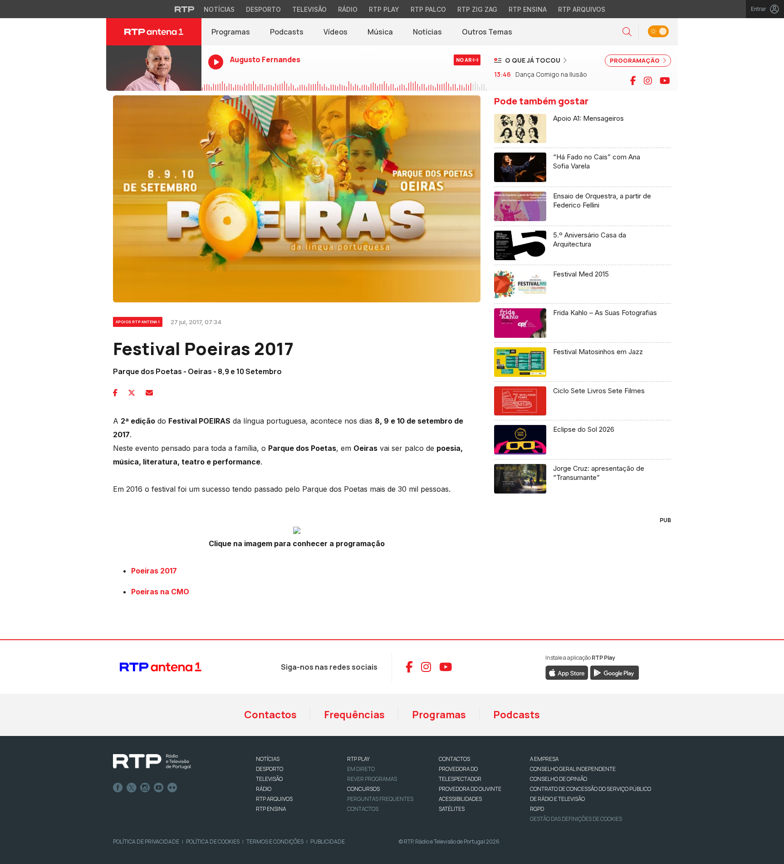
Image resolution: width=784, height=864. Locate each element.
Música (380, 32)
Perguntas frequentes (380, 799)
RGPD (537, 809)
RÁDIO (263, 789)
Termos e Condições (275, 841)
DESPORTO (269, 769)
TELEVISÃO (269, 779)
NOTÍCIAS (267, 759)
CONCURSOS (363, 789)
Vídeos (335, 32)
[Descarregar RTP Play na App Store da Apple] (566, 672)
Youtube (159, 788)
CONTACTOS (454, 759)
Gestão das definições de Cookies (576, 819)
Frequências (354, 714)
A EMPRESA (544, 759)
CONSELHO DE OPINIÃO (558, 779)
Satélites (452, 809)
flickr (172, 788)
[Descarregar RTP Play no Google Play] (614, 672)
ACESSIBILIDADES (460, 799)
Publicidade (327, 841)
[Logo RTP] (152, 762)
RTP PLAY (358, 759)
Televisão (309, 9)
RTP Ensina (528, 9)
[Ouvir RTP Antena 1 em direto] (153, 68)
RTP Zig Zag (477, 9)
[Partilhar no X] (131, 393)
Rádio (348, 9)
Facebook (118, 788)
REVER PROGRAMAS (372, 779)
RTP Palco (428, 9)
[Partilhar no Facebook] (115, 393)
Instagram (145, 788)
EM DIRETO (361, 769)
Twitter (132, 788)
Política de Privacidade (146, 841)
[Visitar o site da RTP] (185, 9)
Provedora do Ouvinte (470, 789)
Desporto (263, 9)
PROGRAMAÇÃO (635, 60)
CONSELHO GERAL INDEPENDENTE (573, 769)
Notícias (219, 9)
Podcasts (287, 32)
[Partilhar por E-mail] (149, 393)
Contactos (270, 714)
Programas (230, 32)
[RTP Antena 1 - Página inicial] (153, 31)
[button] (627, 32)
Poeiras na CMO (160, 591)
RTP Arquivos (581, 9)
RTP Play (384, 9)
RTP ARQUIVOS (274, 799)
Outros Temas (487, 32)
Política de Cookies (213, 841)
